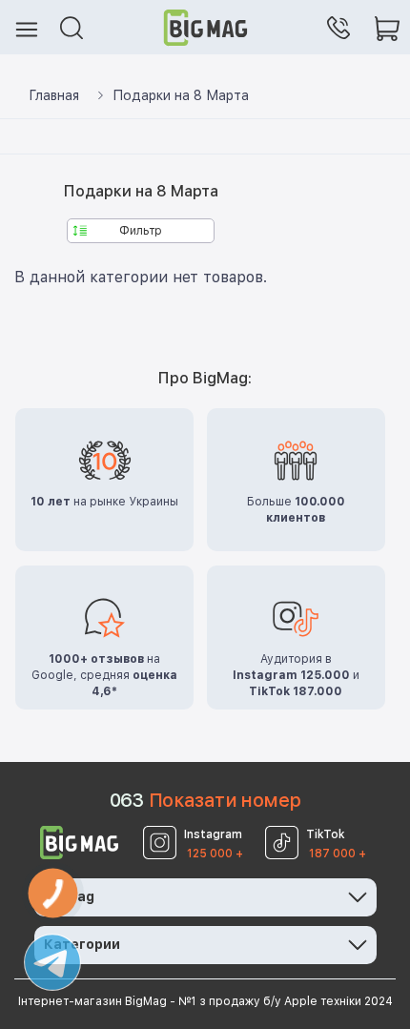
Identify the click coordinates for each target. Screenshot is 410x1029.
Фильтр (140, 230)
